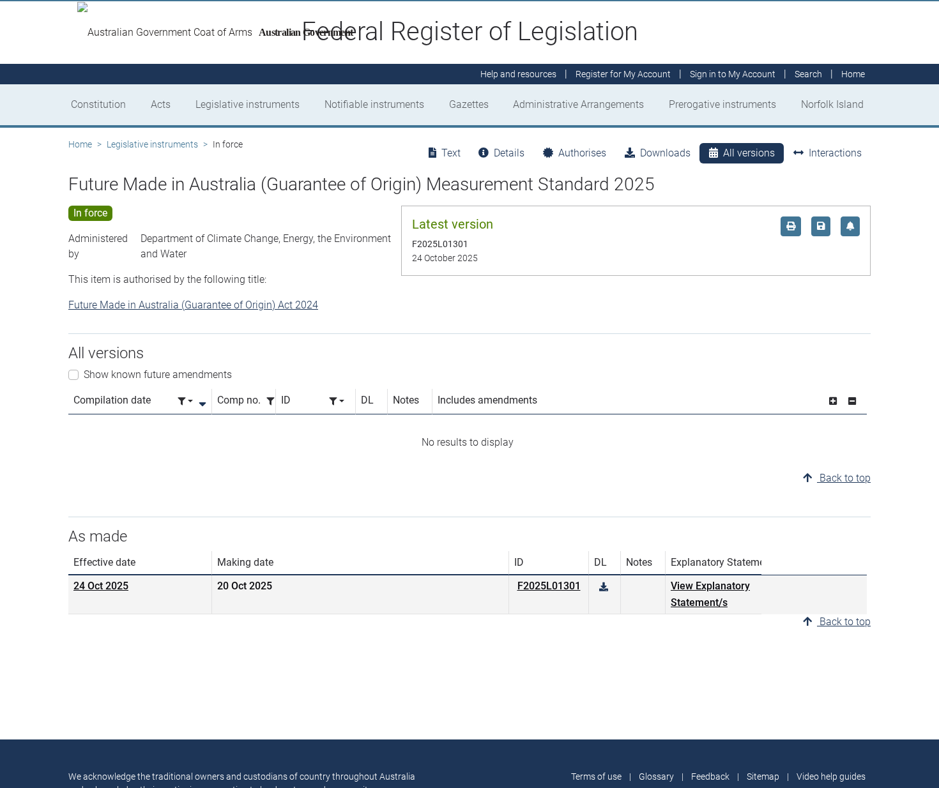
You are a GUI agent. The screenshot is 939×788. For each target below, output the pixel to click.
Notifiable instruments (374, 104)
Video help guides (831, 776)
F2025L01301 (549, 586)
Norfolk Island (832, 104)
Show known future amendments (158, 374)
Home (80, 144)
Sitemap (763, 776)
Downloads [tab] (665, 153)
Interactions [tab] (835, 153)
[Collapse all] (852, 401)
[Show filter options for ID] (336, 401)
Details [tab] (509, 153)
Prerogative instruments (722, 104)
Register (623, 74)
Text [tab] (451, 153)
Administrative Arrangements (578, 104)
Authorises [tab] (582, 153)
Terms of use (596, 776)
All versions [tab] (749, 153)
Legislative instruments (247, 104)
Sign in (732, 74)
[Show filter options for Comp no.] (274, 401)
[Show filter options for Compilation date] (185, 401)
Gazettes (469, 104)
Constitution (98, 104)
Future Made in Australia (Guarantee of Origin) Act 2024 (193, 305)
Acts (161, 104)
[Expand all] (833, 401)
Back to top (844, 478)
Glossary (656, 776)
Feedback (710, 776)
